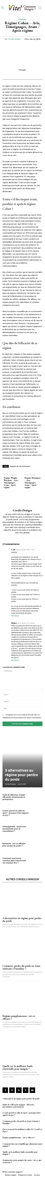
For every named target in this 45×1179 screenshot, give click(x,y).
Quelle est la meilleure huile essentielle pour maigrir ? (17, 1067)
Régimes (22, 19)
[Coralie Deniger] (22, 500)
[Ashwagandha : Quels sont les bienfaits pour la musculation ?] (36, 829)
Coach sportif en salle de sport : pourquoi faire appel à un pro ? (15, 813)
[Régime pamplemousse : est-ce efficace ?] (22, 998)
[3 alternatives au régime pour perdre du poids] (22, 759)
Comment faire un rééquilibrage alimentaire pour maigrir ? (22, 1145)
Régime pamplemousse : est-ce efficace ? (18, 1017)
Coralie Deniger (14, 39)
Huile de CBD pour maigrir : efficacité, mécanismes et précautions (14, 797)
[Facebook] (5, 1090)
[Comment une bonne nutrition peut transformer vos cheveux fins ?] (36, 861)
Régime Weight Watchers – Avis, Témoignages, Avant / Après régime (11, 483)
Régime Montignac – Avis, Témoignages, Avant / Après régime (32, 483)
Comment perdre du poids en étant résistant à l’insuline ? (21, 967)
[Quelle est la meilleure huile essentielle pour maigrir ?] (22, 1048)
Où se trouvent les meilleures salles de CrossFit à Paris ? (22, 1130)
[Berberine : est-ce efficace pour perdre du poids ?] (36, 845)
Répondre (15, 616)
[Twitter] (25, 1090)
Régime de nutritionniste (20, 466)
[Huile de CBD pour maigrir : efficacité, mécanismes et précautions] (36, 797)
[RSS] (19, 1090)
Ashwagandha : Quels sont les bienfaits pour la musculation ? (14, 828)
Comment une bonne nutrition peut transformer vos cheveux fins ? (14, 860)
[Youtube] (32, 1090)
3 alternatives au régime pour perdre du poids (21, 775)
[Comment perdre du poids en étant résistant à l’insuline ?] (22, 948)
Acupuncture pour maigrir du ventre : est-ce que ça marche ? (22, 1161)
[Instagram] (12, 1090)
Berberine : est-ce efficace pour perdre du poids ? (13, 844)
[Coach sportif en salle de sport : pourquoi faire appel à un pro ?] (36, 813)
